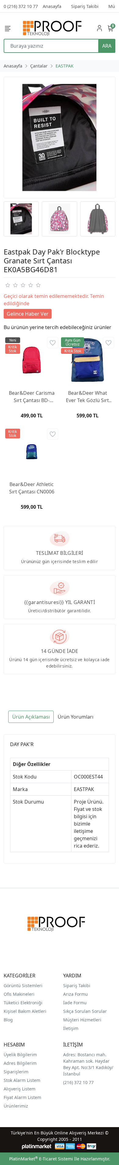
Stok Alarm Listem (22, 1080)
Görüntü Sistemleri (23, 985)
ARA (106, 45)
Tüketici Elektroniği (23, 1003)
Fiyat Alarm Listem (22, 1097)
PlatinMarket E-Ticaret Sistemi (41, 1159)
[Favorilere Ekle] (52, 342)
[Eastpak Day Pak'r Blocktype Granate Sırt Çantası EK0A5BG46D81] (59, 137)
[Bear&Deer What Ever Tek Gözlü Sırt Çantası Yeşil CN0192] (87, 360)
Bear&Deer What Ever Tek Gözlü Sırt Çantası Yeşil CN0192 (87, 397)
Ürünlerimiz (16, 1106)
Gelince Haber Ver (28, 313)
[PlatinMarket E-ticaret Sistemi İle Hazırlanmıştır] (37, 1146)
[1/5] (7, 285)
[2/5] (11, 285)
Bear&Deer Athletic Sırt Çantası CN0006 (31, 488)
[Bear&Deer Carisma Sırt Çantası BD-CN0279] (31, 360)
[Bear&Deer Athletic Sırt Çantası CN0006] (31, 451)
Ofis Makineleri (19, 994)
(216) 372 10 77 (78, 1082)
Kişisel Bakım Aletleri (25, 1011)
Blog (8, 1020)
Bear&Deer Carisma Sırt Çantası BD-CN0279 (32, 397)
